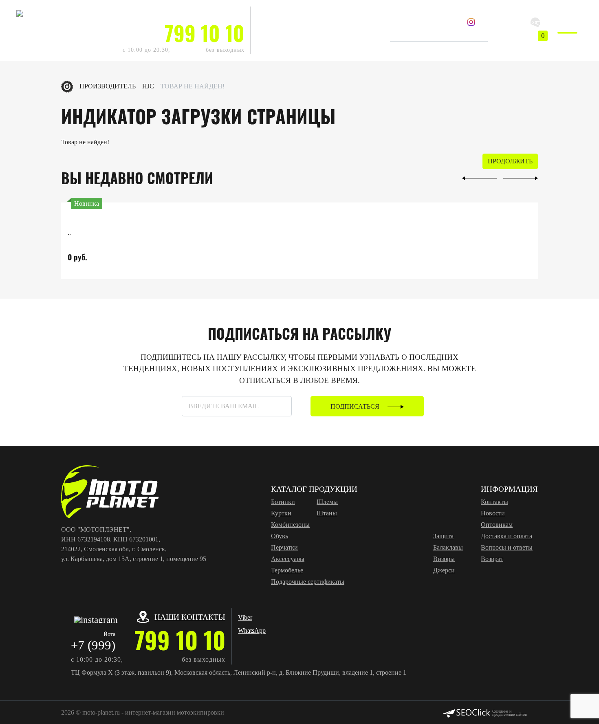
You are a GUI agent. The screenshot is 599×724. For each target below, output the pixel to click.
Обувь (279, 536)
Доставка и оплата (506, 536)
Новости (493, 513)
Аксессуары (287, 558)
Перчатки (284, 547)
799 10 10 (204, 32)
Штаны (327, 513)
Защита (443, 536)
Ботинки (283, 501)
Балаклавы (448, 547)
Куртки (281, 513)
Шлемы (327, 501)
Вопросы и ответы (507, 547)
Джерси (444, 570)
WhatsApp (271, 25)
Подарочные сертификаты (307, 581)
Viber (264, 12)
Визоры (444, 558)
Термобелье (287, 570)
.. (69, 232)
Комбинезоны (290, 524)
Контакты (494, 501)
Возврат (492, 558)
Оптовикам (497, 524)
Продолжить (510, 161)
